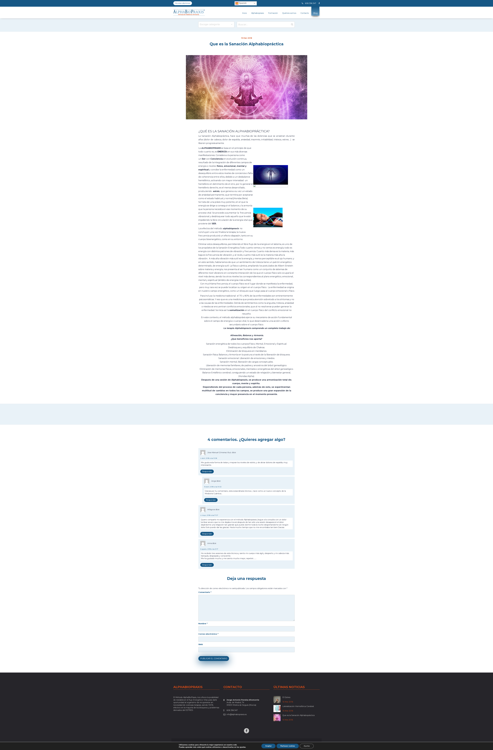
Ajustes (307, 746)
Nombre (202, 623)
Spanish (242, 3)
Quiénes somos (289, 13)
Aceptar (268, 746)
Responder (207, 471)
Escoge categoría (210, 24)
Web (200, 644)
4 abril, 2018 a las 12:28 (208, 458)
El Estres (286, 697)
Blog (315, 13)
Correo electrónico (208, 634)
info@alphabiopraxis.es (237, 714)
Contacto (305, 13)
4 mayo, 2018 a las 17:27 (209, 515)
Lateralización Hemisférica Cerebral (298, 706)
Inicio (244, 13)
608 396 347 (310, 3)
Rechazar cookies (287, 746)
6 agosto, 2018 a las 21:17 (209, 549)
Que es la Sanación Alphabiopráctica (298, 715)
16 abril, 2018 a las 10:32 (212, 487)
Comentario (204, 592)
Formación (273, 13)
